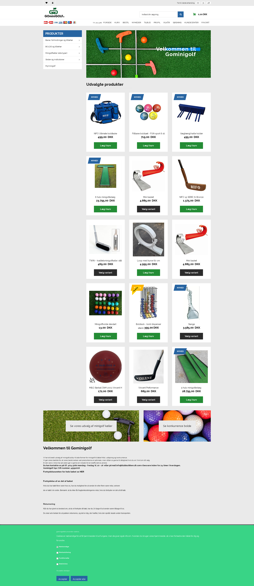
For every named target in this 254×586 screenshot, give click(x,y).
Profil (157, 22)
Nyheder (136, 22)
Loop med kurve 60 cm (148, 260)
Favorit (205, 22)
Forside (107, 22)
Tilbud (147, 22)
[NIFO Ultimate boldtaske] (105, 112)
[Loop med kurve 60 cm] (148, 239)
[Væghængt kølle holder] (191, 112)
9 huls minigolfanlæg (191, 388)
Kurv (117, 22)
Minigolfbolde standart (105, 324)
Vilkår (166, 22)
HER (82, 472)
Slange (191, 324)
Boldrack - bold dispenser (148, 324)
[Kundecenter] (52, 3)
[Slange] (191, 303)
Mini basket (148, 197)
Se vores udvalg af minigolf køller (91, 426)
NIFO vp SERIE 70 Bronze (191, 197)
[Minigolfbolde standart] (105, 303)
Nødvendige (64, 546)
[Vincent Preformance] (148, 366)
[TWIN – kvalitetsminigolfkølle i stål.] (105, 239)
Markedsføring (65, 552)
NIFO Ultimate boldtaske (105, 133)
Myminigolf (50, 66)
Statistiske (63, 564)
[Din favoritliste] (46, 3)
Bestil (126, 22)
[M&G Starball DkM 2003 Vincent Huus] (105, 366)
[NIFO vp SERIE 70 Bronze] (191, 176)
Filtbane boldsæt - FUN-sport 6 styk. (148, 133)
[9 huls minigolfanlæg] (191, 366)
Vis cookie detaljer (63, 570)
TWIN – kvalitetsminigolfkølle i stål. (105, 260)
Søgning (177, 22)
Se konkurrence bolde (177, 426)
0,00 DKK (202, 14)
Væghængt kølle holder (191, 133)
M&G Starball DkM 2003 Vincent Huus (105, 388)
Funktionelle (64, 558)
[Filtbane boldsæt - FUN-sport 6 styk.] (148, 112)
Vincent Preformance (148, 388)
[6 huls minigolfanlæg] (105, 176)
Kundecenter (191, 22)
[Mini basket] (148, 176)
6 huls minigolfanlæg (105, 197)
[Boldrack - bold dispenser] (148, 303)
